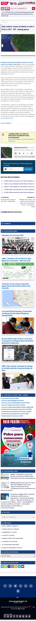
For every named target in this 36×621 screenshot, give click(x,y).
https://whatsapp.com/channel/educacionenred (21, 140)
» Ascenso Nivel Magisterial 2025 (12, 401)
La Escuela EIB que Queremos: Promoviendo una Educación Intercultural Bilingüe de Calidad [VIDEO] (17, 313)
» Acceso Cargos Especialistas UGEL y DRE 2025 (17, 407)
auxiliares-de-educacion (9, 541)
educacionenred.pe (18, 8)
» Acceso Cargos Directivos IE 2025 (13, 405)
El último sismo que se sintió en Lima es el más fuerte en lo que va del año (17, 63)
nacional (21, 20)
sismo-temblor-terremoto (10, 526)
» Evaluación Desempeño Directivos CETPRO (16, 409)
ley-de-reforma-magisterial (10, 544)
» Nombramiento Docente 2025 (12, 416)
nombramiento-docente (9, 532)
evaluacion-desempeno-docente (12, 548)
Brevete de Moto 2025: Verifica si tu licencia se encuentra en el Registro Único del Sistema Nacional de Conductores (17, 341)
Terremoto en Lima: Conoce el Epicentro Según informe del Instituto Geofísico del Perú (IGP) (16, 286)
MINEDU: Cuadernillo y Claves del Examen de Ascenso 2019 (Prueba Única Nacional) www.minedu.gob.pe (22, 476)
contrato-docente (8, 535)
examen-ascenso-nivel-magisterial (12, 538)
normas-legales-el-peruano (10, 529)
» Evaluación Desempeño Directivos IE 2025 (16, 411)
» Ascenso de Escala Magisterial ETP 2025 (15, 403)
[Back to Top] (17, 597)
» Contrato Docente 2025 (10, 398)
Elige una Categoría (9, 517)
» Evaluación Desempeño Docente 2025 (15, 414)
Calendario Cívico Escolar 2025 (12, 235)
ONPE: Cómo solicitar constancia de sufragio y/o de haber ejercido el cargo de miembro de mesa (17, 368)
